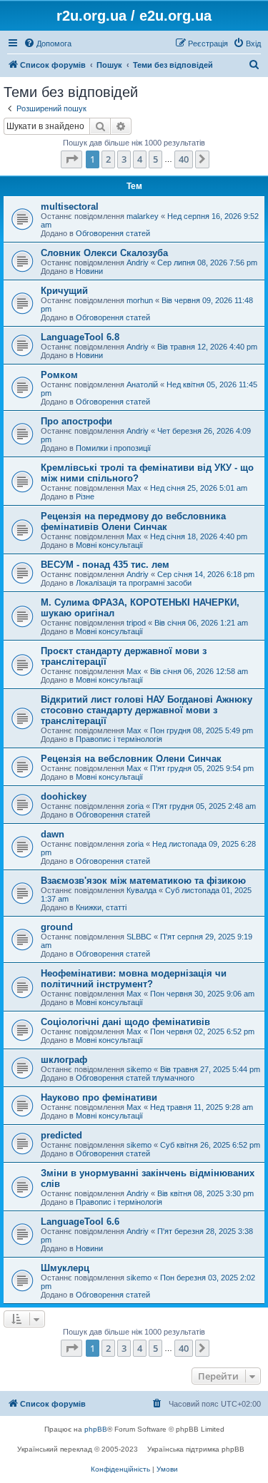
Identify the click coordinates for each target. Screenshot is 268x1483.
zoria (135, 806)
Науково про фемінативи (99, 1097)
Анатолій (142, 384)
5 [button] (155, 159)
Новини (89, 271)
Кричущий (64, 290)
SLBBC (139, 936)
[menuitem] (47, 43)
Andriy (137, 262)
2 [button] (108, 159)
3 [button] (123, 159)
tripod (136, 622)
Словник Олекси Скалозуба (104, 253)
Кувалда (141, 890)
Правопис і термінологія (119, 739)
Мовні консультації (109, 545)
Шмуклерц (65, 1268)
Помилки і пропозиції (113, 448)
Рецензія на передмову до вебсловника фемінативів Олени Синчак (133, 521)
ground (57, 927)
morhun (139, 300)
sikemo (139, 1069)
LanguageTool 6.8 (80, 337)
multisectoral (70, 206)
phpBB (95, 1429)
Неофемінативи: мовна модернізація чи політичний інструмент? (134, 978)
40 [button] (184, 159)
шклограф (64, 1059)
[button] (71, 159)
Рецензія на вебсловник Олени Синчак (131, 758)
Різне (85, 496)
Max (134, 488)
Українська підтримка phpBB (195, 1449)
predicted (61, 1135)
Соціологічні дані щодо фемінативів (125, 1021)
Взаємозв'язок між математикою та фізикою (143, 880)
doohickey (63, 796)
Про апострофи (76, 421)
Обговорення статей (113, 233)
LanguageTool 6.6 (80, 1221)
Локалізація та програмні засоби (134, 583)
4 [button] (139, 159)
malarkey (142, 216)
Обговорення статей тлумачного (135, 1078)
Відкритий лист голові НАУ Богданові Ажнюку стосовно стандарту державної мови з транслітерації (146, 710)
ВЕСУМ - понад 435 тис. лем (105, 564)
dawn (52, 834)
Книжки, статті (101, 907)
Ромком (59, 375)
